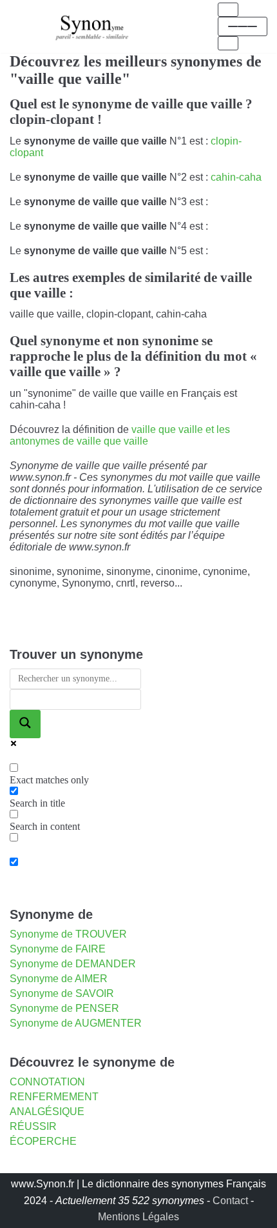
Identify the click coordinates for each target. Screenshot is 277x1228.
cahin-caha (236, 177)
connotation (47, 1081)
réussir (33, 1126)
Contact (230, 1200)
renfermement (54, 1096)
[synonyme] (92, 26)
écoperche (43, 1141)
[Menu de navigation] (228, 10)
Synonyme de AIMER (59, 978)
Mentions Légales (138, 1216)
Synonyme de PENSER (64, 1008)
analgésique (47, 1111)
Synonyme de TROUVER (68, 934)
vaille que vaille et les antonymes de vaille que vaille (120, 435)
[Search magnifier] (25, 724)
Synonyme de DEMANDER (73, 963)
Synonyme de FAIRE (58, 948)
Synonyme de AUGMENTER (76, 1023)
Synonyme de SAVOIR (62, 993)
